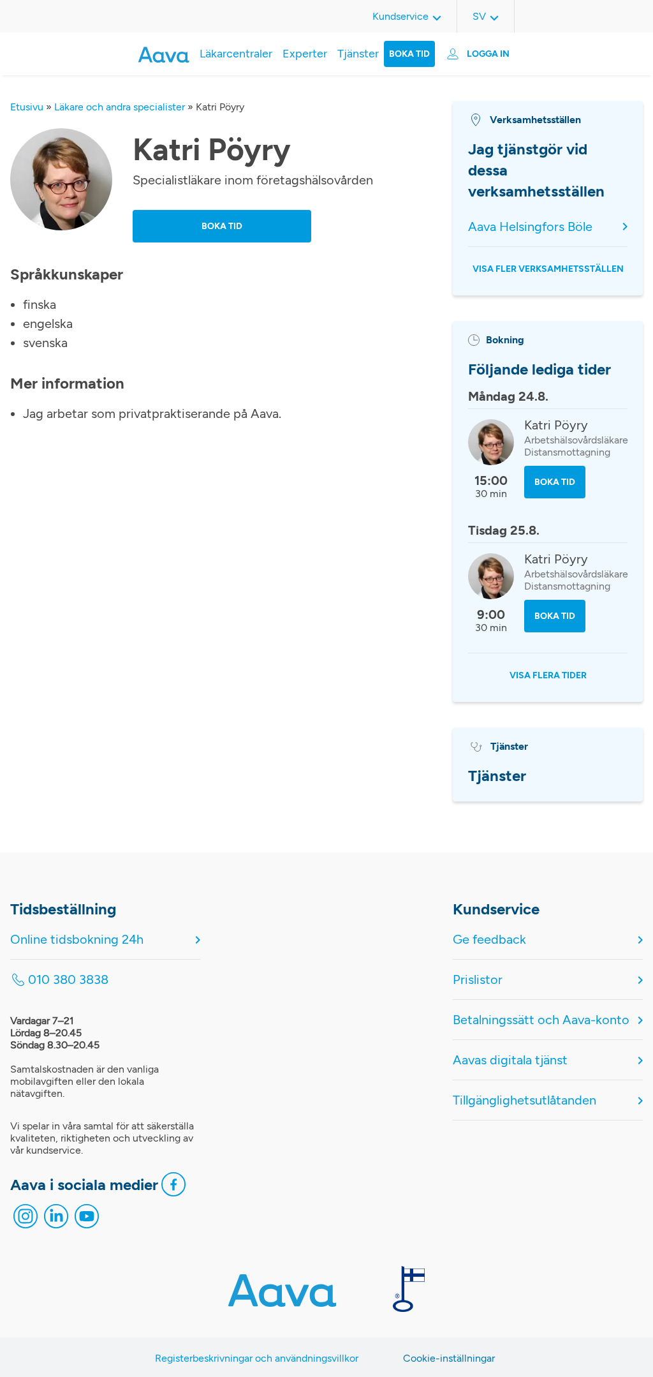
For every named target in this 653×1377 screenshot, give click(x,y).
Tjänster (358, 54)
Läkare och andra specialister (119, 107)
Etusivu (26, 107)
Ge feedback (489, 939)
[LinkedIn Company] (56, 1219)
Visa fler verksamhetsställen (548, 269)
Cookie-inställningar (449, 1358)
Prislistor (478, 979)
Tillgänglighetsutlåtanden (524, 1100)
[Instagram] (25, 1219)
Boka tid (409, 53)
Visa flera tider (548, 675)
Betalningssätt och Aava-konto (541, 1019)
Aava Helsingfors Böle (530, 226)
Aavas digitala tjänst (510, 1060)
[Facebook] (173, 1187)
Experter (304, 54)
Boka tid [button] (222, 226)
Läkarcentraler (236, 54)
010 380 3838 (68, 979)
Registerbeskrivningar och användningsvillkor (256, 1358)
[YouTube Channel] (86, 1219)
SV (479, 16)
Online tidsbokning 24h (76, 939)
